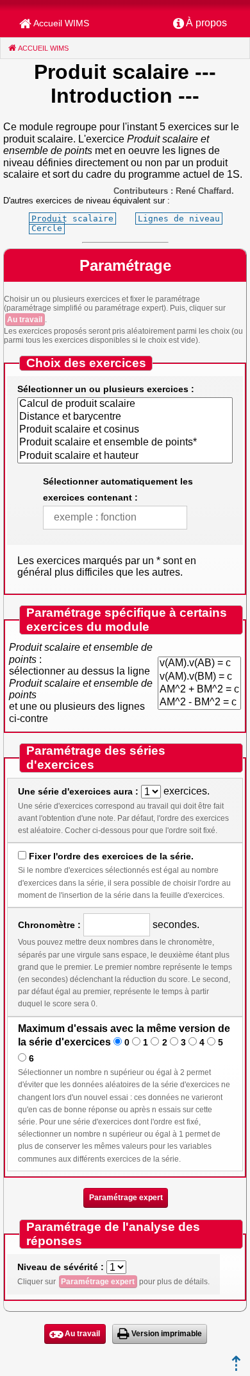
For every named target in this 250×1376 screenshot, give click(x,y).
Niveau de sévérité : (60, 1267)
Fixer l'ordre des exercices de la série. (111, 856)
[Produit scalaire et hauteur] (125, 456)
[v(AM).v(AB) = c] (199, 663)
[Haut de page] (236, 1367)
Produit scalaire (72, 218)
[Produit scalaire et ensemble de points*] (125, 442)
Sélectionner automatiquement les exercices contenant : (118, 489)
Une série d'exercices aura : (78, 791)
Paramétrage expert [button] (126, 1197)
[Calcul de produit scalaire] (125, 404)
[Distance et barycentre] (125, 417)
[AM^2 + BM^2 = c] (199, 690)
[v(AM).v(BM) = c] (199, 677)
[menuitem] (200, 23)
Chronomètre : (49, 925)
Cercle (46, 228)
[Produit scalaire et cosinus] (125, 430)
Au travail (24, 319)
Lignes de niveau (179, 218)
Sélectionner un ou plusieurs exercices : (105, 389)
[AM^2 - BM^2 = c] (199, 702)
